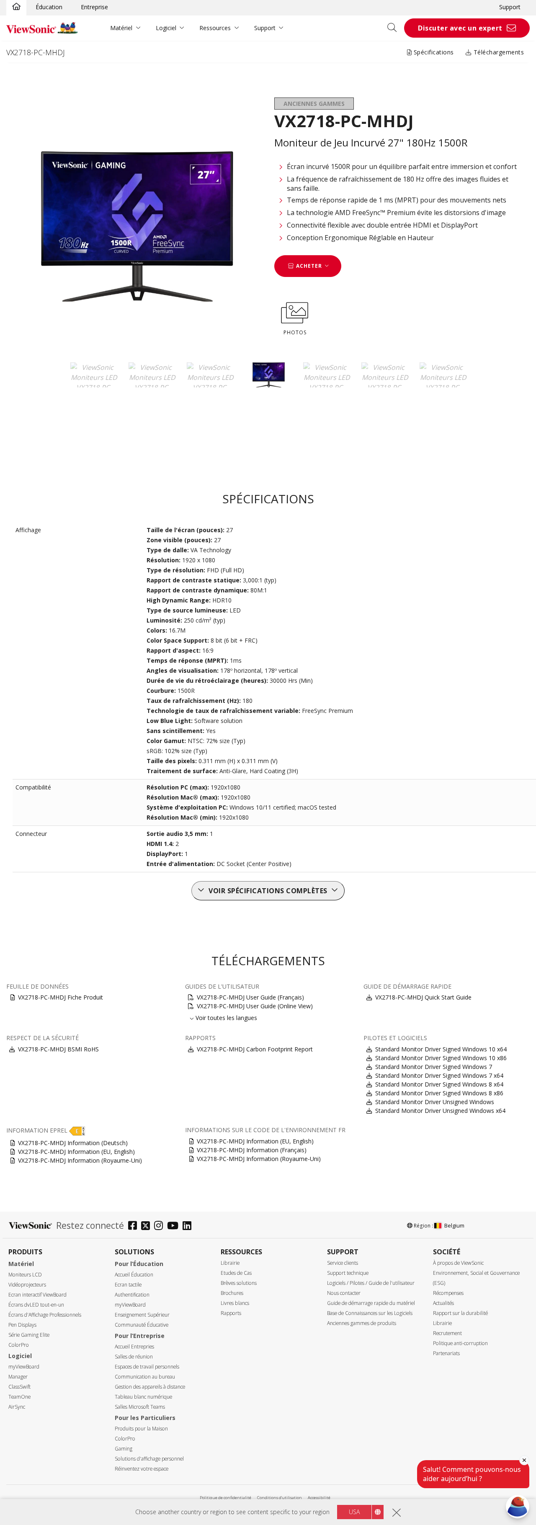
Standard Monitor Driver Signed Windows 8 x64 (439, 1084)
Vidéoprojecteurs (27, 1284)
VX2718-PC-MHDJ (35, 52)
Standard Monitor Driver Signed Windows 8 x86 (439, 1093)
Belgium (454, 1225)
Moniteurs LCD (25, 1274)
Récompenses (448, 1293)
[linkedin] (189, 1226)
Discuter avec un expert (460, 28)
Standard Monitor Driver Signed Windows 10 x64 (441, 1049)
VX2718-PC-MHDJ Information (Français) (252, 1150)
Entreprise (94, 7)
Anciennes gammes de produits (361, 1323)
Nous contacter (344, 1293)
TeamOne (19, 1396)
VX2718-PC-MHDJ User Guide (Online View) (255, 1006)
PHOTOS (295, 332)
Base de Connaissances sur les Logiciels (369, 1313)
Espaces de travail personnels (147, 1366)
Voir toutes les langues (226, 1018)
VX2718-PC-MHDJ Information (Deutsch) (73, 1143)
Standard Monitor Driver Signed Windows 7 (433, 1067)
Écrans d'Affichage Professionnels (44, 1314)
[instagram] (160, 1226)
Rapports (231, 1313)
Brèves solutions (239, 1283)
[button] (77, 1130)
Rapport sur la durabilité (460, 1313)
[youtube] (175, 1226)
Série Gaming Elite (28, 1334)
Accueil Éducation (134, 1274)
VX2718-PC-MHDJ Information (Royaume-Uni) (80, 1160)
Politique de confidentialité (225, 1497)
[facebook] (134, 1226)
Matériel (121, 28)
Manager (18, 1376)
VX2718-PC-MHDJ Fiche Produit (60, 997)
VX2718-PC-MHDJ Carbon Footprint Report (255, 1049)
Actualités (443, 1303)
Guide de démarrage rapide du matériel (371, 1303)
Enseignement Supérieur (142, 1314)
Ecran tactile (128, 1284)
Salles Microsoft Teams (140, 1406)
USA (354, 1512)
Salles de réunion (134, 1356)
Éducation (49, 7)
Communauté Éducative (141, 1324)
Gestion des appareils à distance (150, 1386)
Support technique (347, 1272)
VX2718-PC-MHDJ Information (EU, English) (76, 1152)
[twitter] (147, 1226)
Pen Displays (22, 1324)
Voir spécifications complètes (268, 890)
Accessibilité (319, 1497)
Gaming (123, 1448)
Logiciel (166, 28)
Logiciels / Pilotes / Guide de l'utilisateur (371, 1283)
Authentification (132, 1294)
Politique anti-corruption (460, 1343)
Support (510, 7)
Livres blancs (235, 1303)
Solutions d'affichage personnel (149, 1458)
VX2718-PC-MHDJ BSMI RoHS (58, 1049)
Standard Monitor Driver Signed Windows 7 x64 (439, 1075)
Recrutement (447, 1333)
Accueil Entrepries (134, 1346)
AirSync (16, 1406)
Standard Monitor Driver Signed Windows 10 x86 (441, 1058)
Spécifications (433, 52)
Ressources (215, 28)
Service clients (342, 1262)
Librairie (230, 1262)
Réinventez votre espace (141, 1468)
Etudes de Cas (236, 1272)
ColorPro (18, 1344)
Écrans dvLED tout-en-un (36, 1304)
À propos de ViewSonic (458, 1262)
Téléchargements (498, 52)
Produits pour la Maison (141, 1428)
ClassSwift (19, 1386)
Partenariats (446, 1353)
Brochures (232, 1293)
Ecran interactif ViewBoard (37, 1294)
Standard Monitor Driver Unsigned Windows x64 (440, 1111)
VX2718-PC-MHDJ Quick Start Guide (423, 997)
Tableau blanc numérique (143, 1396)
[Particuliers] (16, 7)
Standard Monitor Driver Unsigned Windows (434, 1102)
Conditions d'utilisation (279, 1497)
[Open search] (395, 28)
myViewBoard (23, 1366)
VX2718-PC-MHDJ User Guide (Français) (250, 997)
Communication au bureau (145, 1376)
